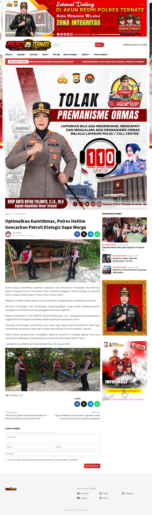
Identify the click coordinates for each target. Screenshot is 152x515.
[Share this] (77, 234)
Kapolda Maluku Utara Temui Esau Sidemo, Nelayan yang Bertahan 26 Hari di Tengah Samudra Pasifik (98, 61)
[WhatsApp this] (97, 234)
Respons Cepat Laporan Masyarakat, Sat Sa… (125, 259)
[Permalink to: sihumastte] (8, 234)
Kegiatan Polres (109, 245)
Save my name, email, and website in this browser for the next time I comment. (43, 459)
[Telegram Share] (91, 234)
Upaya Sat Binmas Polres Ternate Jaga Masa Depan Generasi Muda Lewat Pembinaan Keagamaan (77, 415)
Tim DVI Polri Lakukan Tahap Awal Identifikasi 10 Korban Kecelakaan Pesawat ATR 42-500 (25, 415)
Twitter (105, 493)
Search (99, 44)
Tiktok (105, 498)
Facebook (84, 493)
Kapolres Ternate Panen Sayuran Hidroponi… (129, 271)
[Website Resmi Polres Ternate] (28, 44)
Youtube (83, 498)
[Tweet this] (84, 234)
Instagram (129, 493)
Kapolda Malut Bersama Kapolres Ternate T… (123, 248)
